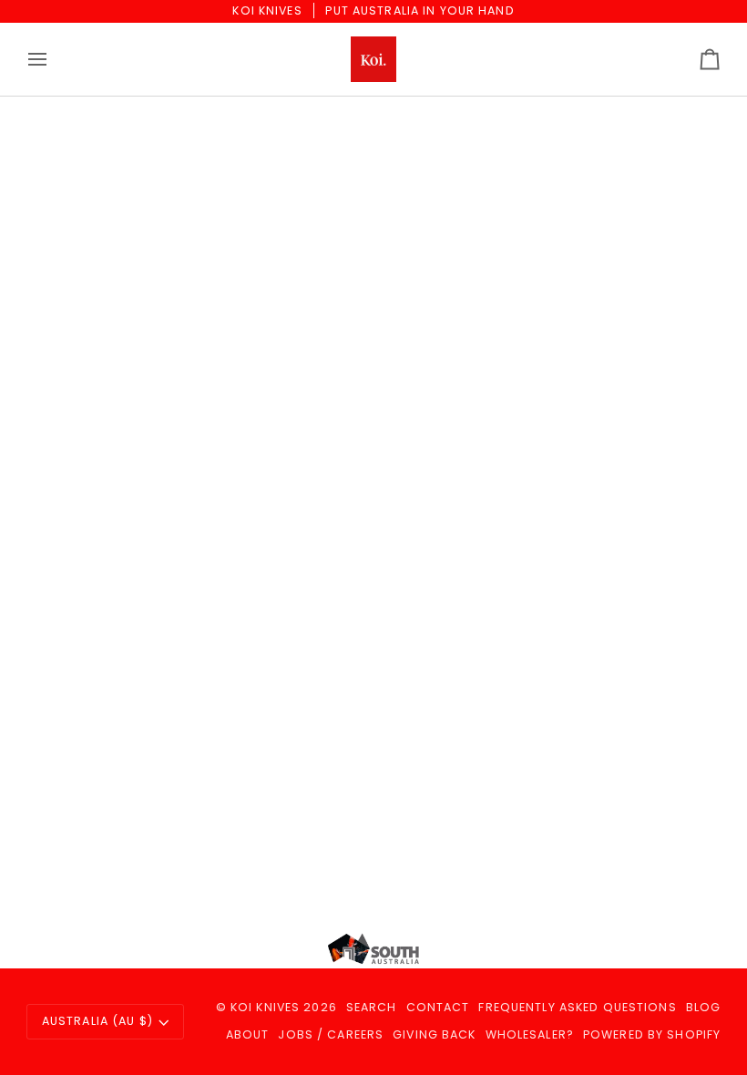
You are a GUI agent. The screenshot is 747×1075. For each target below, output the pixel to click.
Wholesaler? (530, 1034)
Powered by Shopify (652, 1034)
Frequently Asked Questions (577, 1007)
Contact (438, 1007)
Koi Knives (265, 1007)
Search (371, 1007)
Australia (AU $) (97, 1021)
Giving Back (434, 1034)
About (248, 1034)
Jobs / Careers (331, 1034)
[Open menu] (53, 59)
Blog (703, 1007)
